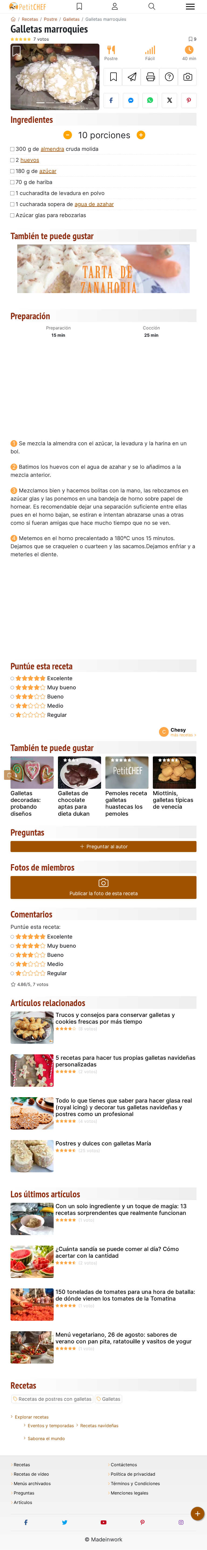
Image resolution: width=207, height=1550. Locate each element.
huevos (29, 160)
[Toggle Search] (151, 6)
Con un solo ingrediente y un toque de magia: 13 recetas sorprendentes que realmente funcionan (121, 1209)
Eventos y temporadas (51, 1425)
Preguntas (24, 1493)
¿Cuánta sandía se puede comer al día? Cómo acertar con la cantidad (117, 1252)
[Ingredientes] (9, 775)
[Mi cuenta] (115, 6)
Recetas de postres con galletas (55, 1399)
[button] (17, 77)
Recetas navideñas (99, 1425)
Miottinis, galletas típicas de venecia (173, 800)
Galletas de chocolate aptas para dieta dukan (74, 803)
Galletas (111, 1399)
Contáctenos (124, 1464)
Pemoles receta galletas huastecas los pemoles (126, 803)
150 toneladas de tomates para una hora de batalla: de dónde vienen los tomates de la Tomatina (125, 1295)
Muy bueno (61, 687)
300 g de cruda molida (57, 149)
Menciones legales (129, 1493)
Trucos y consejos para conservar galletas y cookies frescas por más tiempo (115, 1018)
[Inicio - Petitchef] (13, 19)
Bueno (55, 696)
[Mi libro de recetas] (79, 6)
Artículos (23, 1502)
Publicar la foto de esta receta (104, 893)
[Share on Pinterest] (188, 100)
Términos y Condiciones (135, 1483)
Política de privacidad (133, 1474)
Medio (54, 706)
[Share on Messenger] (130, 100)
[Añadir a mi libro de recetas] (113, 77)
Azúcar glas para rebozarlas (51, 215)
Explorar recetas (32, 1417)
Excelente (59, 678)
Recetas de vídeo (31, 1474)
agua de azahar (94, 204)
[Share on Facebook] (111, 100)
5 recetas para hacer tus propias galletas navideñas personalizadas (125, 1061)
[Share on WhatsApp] (150, 100)
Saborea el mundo (46, 1438)
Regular (56, 715)
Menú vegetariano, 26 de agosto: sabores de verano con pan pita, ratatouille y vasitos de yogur (124, 1338)
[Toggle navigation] (190, 7)
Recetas (22, 1464)
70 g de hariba (34, 182)
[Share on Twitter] (169, 100)
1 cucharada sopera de (65, 204)
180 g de (36, 171)
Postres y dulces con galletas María (103, 1143)
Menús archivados (32, 1483)
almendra (52, 149)
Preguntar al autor (106, 846)
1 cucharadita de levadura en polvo (60, 193)
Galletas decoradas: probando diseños (26, 803)
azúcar (47, 171)
